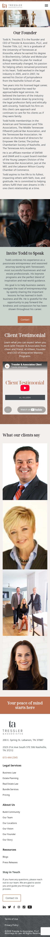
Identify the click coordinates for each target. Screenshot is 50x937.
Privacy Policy (11, 925)
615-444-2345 (10, 757)
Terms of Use (11, 919)
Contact (25, 319)
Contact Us (12, 898)
